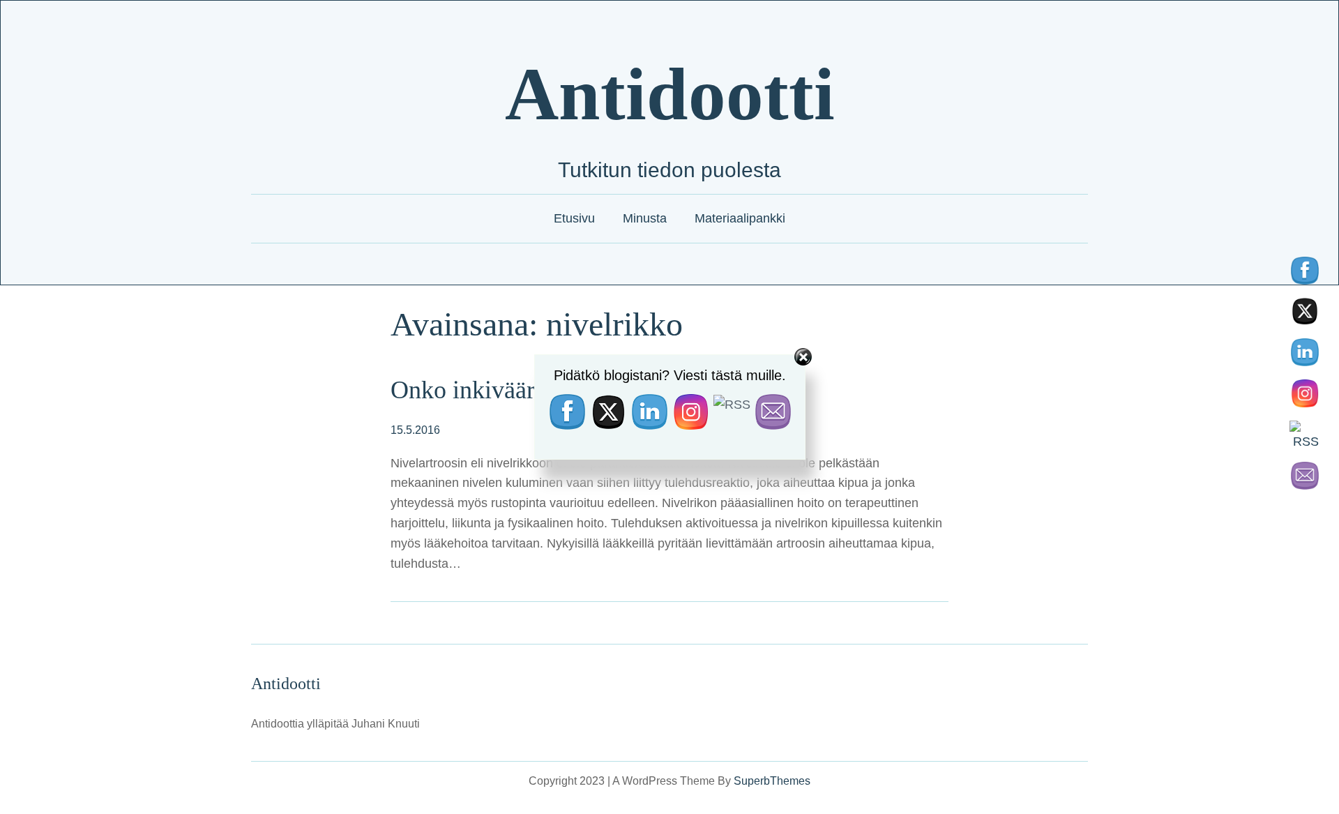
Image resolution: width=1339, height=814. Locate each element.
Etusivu (574, 218)
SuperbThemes (772, 781)
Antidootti (670, 93)
